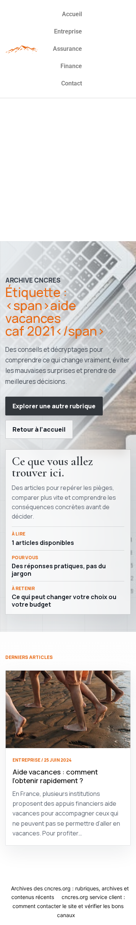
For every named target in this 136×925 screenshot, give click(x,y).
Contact (71, 83)
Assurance (67, 48)
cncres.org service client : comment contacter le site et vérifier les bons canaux (68, 906)
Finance (71, 66)
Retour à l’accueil (39, 429)
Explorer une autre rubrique (54, 406)
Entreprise (68, 31)
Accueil (72, 14)
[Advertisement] (68, 169)
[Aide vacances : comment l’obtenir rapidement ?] (68, 709)
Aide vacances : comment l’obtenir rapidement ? (55, 776)
